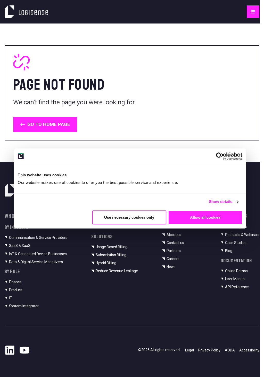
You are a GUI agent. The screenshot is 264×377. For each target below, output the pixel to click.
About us (174, 235)
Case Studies (235, 243)
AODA (230, 350)
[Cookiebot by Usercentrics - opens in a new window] (219, 156)
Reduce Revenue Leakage (117, 271)
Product (15, 290)
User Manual (235, 279)
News (171, 267)
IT (10, 298)
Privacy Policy (209, 350)
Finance (15, 282)
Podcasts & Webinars (242, 235)
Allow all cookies (205, 217)
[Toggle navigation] (253, 11)
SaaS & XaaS (19, 245)
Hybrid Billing (106, 263)
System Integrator (24, 306)
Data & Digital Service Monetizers (36, 262)
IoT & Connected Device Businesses (38, 254)
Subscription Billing (111, 255)
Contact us (175, 243)
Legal (189, 350)
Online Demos (236, 271)
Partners (174, 251)
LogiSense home (22, 8)
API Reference (237, 287)
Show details (220, 201)
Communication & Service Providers (38, 237)
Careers (173, 259)
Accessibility (249, 350)
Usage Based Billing (111, 247)
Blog (228, 251)
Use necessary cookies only (129, 217)
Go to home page (48, 124)
